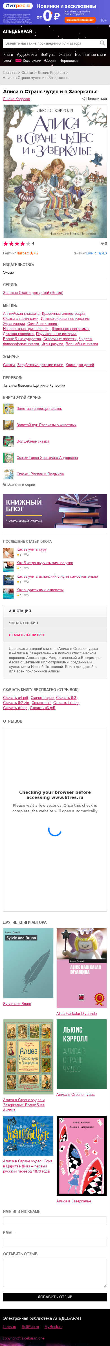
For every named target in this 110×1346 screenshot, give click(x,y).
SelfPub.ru (30, 1327)
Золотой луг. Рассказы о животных (46, 425)
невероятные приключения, (26, 329)
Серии (50, 60)
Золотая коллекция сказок (39, 408)
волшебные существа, (22, 339)
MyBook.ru (53, 1327)
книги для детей (80, 365)
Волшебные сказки (33, 441)
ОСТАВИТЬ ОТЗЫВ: (21, 1254)
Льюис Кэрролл (51, 73)
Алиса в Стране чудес (75, 1094)
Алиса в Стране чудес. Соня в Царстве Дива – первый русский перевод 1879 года (27, 1166)
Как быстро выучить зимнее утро (45, 563)
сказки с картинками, (21, 318)
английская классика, (22, 313)
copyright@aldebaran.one (23, 1338)
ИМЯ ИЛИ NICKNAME (22, 1211)
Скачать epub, (43, 698)
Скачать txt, (42, 703)
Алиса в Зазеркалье (73, 1201)
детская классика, (19, 334)
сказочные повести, (60, 339)
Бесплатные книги (90, 54)
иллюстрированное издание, (65, 318)
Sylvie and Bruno (17, 1004)
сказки (27, 73)
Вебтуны (48, 54)
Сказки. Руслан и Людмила (40, 474)
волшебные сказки (82, 344)
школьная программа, (71, 329)
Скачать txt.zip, (66, 703)
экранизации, (14, 324)
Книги (8, 54)
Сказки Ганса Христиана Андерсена (47, 458)
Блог (7, 60)
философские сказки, (21, 344)
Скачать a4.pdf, (16, 698)
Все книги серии (21, 484)
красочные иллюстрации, (64, 313)
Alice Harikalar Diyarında (76, 1013)
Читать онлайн (23, 623)
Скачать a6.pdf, (43, 708)
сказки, (9, 365)
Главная (10, 73)
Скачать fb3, (66, 698)
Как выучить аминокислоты (40, 590)
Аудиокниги (27, 54)
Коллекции (32, 60)
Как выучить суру (32, 549)
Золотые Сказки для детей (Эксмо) (33, 293)
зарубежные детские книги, (40, 365)
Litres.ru (9, 1327)
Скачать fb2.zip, (16, 703)
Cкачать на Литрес (27, 635)
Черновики (69, 60)
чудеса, (86, 339)
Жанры (65, 54)
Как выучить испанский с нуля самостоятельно (57, 576)
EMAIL (9, 1233)
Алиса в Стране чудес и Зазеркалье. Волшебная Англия (24, 1105)
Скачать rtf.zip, (15, 708)
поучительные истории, (56, 334)
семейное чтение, (42, 324)
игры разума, (52, 344)
